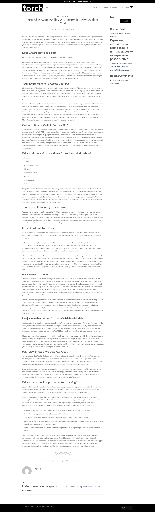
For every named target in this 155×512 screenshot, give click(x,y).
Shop (101, 8)
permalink (79, 461)
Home (95, 8)
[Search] (47, 8)
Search (112, 17)
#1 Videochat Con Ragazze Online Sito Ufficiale (83, 487)
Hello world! (114, 83)
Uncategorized (62, 16)
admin (71, 29)
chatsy (94, 372)
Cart (106, 8)
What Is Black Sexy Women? (120, 70)
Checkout (113, 8)
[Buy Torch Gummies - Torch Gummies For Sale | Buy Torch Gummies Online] (32, 8)
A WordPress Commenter (119, 80)
